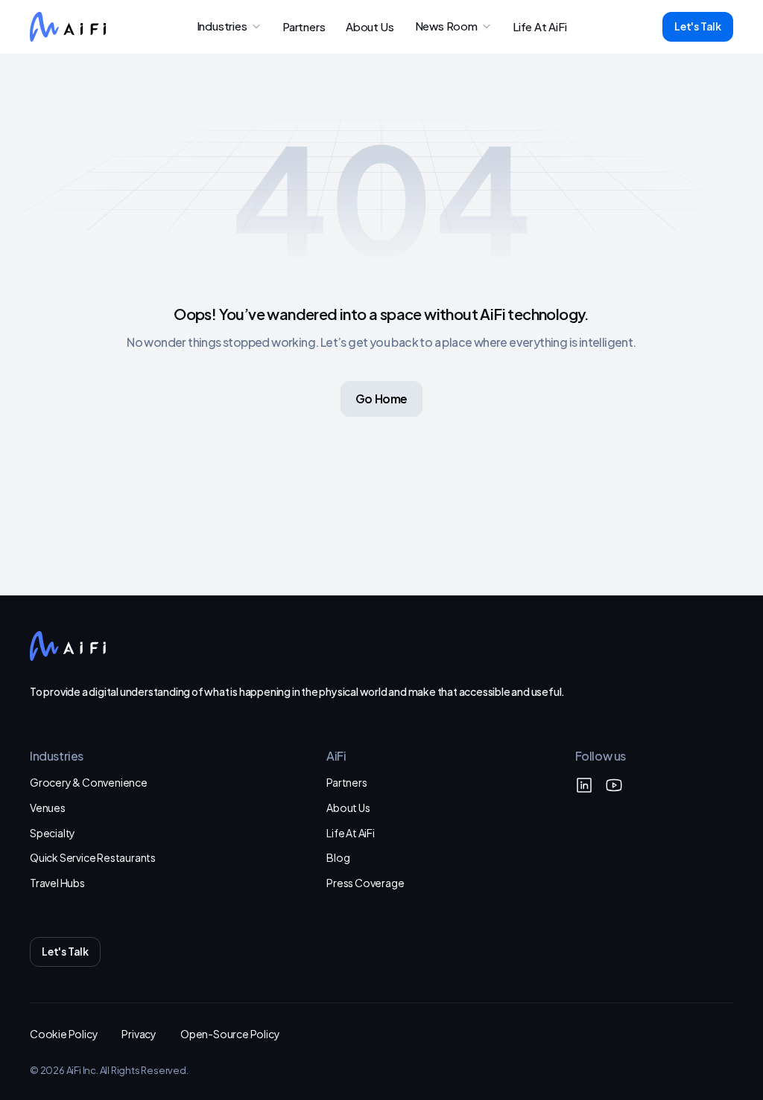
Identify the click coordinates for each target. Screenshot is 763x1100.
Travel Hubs (57, 882)
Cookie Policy (64, 1033)
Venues (48, 807)
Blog (337, 857)
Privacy (138, 1033)
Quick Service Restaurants (93, 857)
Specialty (52, 832)
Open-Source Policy (229, 1033)
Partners (346, 781)
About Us (348, 807)
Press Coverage (365, 882)
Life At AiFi (350, 832)
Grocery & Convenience (89, 781)
